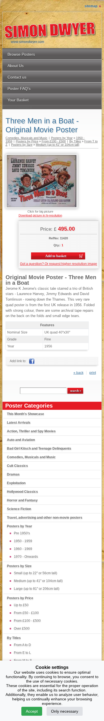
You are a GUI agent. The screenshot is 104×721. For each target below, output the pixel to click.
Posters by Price (20, 598)
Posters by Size (19, 566)
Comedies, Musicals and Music (31, 457)
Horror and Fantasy (22, 500)
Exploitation (16, 483)
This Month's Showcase (25, 414)
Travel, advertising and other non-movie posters (44, 518)
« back (78, 373)
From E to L (22, 653)
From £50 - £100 (26, 613)
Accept (32, 711)
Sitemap (91, 6)
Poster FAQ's (19, 88)
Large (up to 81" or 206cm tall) (36, 589)
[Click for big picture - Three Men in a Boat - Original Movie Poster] (42, 207)
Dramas (13, 474)
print (92, 373)
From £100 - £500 (27, 621)
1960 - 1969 (23, 549)
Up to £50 (21, 605)
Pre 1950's (22, 533)
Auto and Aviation (21, 440)
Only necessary (64, 711)
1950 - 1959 (23, 541)
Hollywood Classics (22, 492)
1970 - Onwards (26, 557)
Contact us (16, 77)
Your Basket (18, 100)
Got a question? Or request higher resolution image (58, 264)
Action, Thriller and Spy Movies (31, 431)
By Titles (14, 638)
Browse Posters (21, 54)
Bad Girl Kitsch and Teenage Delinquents (39, 448)
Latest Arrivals (19, 423)
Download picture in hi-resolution (40, 215)
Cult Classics (17, 466)
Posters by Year (19, 526)
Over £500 (22, 628)
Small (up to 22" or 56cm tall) (35, 573)
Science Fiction (19, 509)
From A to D (22, 645)
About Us (15, 66)
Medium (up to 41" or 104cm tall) (38, 581)
